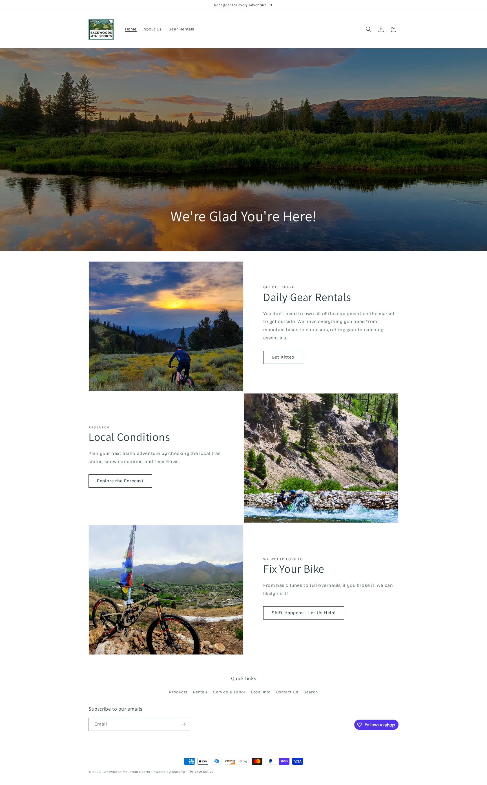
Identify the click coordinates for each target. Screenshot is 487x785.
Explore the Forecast (120, 480)
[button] (368, 29)
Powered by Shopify (168, 772)
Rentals (200, 692)
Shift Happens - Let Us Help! (304, 612)
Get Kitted (283, 357)
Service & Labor (229, 692)
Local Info (261, 692)
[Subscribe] (183, 724)
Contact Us (287, 692)
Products (178, 692)
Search (311, 692)
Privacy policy (201, 771)
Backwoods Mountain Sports (126, 772)
